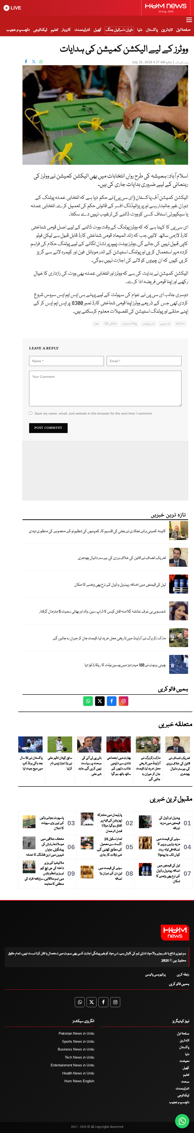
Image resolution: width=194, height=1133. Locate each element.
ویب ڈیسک (181, 62)
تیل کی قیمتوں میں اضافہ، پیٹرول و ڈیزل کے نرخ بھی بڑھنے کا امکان (120, 585)
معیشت (184, 1061)
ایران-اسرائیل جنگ (119, 30)
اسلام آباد (180, 324)
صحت (185, 1081)
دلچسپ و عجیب (18, 30)
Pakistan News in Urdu (76, 1033)
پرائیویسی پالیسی (155, 974)
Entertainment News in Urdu (72, 1065)
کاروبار (66, 30)
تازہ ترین (166, 30)
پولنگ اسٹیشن (130, 324)
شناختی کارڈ (110, 324)
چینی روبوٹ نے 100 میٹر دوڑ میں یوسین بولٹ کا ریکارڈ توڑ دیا (125, 665)
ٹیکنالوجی (40, 30)
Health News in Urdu (78, 1073)
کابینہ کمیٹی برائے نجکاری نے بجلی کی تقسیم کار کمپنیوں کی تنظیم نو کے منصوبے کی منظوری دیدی (97, 531)
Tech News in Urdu (79, 1057)
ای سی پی (165, 324)
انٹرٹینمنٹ (82, 30)
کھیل (97, 30)
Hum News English (79, 1081)
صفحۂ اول (183, 30)
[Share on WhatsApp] (41, 61)
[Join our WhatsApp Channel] (182, 1121)
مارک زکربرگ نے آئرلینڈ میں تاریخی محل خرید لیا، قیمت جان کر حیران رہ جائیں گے (109, 638)
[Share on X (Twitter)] (33, 61)
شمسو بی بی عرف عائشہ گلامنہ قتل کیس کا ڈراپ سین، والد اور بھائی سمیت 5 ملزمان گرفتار (102, 612)
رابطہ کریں (183, 974)
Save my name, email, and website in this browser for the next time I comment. (94, 413)
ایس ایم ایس (148, 324)
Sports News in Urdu (78, 1041)
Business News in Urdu (76, 1049)
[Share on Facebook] (26, 61)
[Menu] (189, 22)
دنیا (139, 30)
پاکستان (152, 30)
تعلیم (54, 30)
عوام (96, 324)
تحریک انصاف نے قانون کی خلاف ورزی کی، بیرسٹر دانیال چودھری (122, 558)
